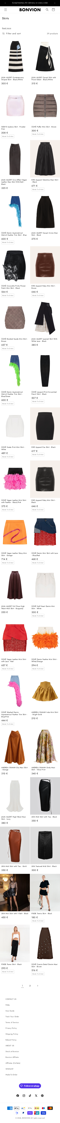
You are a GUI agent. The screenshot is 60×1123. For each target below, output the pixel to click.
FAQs (8, 1005)
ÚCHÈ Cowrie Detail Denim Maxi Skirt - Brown (44, 965)
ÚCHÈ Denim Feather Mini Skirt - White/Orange (45, 660)
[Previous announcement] (5, 3)
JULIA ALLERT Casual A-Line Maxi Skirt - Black (45, 234)
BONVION (26, 1118)
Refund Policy (11, 1040)
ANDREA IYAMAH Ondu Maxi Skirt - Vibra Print (43, 769)
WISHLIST (10, 1069)
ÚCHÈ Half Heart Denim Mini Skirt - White (43, 607)
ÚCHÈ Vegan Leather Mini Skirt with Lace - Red (13, 660)
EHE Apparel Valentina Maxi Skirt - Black (45, 181)
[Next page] (37, 986)
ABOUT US (10, 1045)
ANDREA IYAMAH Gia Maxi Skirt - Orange (14, 769)
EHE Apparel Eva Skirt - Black (43, 447)
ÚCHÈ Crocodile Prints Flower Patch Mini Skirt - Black (13, 287)
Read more (6, 28)
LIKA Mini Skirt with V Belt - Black (14, 914)
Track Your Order (12, 1016)
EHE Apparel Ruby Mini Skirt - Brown (44, 287)
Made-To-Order (11, 1074)
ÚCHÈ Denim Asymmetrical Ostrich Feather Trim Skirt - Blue (14, 234)
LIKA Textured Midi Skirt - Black (44, 866)
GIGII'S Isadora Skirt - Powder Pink (13, 128)
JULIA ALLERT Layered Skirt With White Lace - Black (44, 340)
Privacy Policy (11, 1028)
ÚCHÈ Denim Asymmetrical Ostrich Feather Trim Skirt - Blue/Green (12, 394)
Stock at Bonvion (12, 1051)
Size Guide (10, 1011)
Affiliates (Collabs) (13, 1063)
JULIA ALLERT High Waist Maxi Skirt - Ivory (13, 818)
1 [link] (22, 985)
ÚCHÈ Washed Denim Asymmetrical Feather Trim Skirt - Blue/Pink (14, 714)
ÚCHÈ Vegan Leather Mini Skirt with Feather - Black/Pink (13, 501)
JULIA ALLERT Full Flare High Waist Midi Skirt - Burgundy (13, 607)
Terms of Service (12, 1022)
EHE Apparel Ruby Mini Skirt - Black (44, 501)
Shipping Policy (12, 1034)
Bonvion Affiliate (12, 1057)
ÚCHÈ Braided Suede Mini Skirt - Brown (14, 340)
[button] (6, 10)
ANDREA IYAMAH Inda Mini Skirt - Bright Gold (45, 713)
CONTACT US (11, 999)
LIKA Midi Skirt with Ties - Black (44, 817)
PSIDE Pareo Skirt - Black (11, 964)
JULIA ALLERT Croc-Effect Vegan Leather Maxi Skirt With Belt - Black (14, 182)
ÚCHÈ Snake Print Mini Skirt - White (13, 448)
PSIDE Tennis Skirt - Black (42, 914)
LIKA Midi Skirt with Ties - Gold (14, 866)
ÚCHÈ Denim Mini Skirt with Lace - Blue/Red (45, 554)
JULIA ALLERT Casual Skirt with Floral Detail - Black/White (44, 79)
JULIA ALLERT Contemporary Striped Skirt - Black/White (12, 79)
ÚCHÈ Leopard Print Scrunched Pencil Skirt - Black (44, 393)
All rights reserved (38, 1118)
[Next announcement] (55, 3)
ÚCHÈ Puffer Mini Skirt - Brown (44, 127)
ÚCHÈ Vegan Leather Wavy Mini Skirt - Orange (14, 554)
